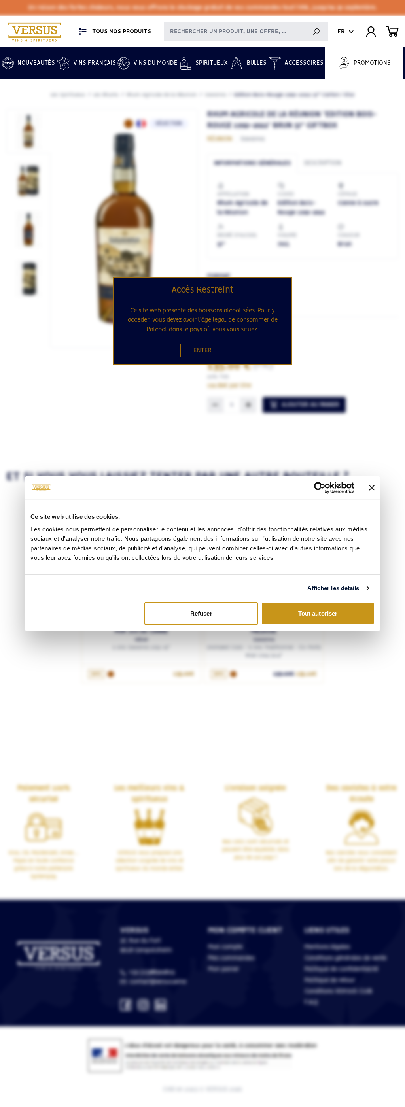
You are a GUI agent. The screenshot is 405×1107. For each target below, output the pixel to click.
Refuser (201, 613)
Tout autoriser (317, 613)
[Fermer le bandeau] (372, 488)
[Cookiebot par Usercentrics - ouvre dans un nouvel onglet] (319, 488)
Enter (202, 350)
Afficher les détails (333, 588)
